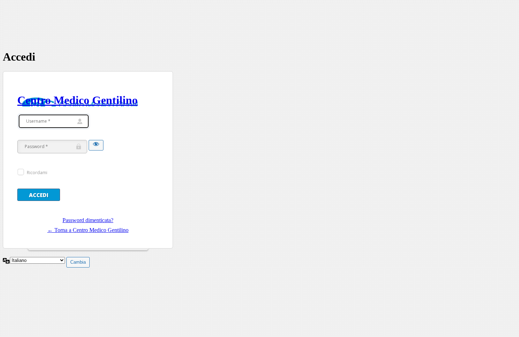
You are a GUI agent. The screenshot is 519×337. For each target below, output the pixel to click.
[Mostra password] (96, 145)
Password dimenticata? (87, 220)
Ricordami (37, 173)
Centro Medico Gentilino (77, 100)
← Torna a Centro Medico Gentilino (88, 230)
